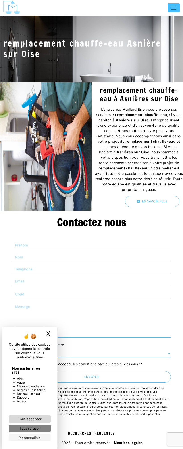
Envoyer (91, 376)
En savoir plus (154, 201)
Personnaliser (30, 437)
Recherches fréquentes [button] (91, 433)
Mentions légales (128, 442)
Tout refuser (29, 428)
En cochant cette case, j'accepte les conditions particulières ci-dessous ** (80, 364)
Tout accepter (30, 419)
